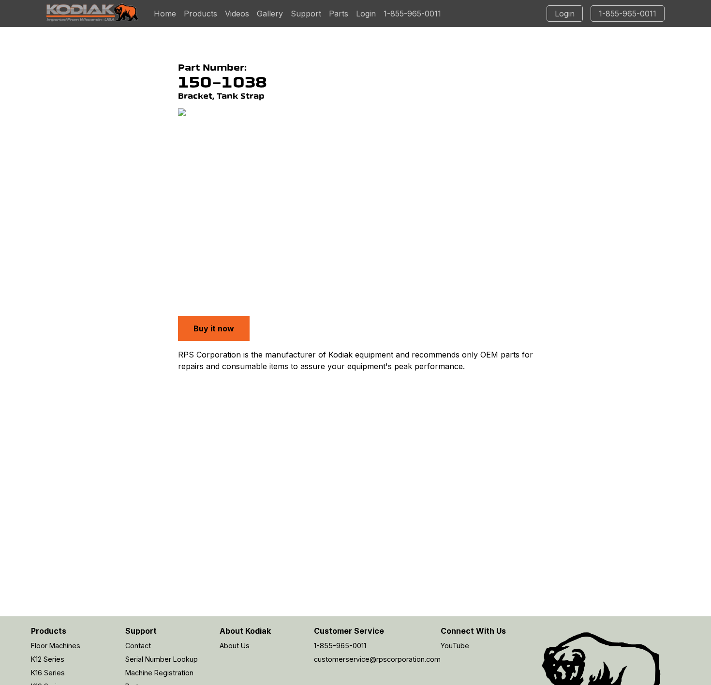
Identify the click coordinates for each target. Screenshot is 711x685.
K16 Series (48, 673)
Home (165, 13)
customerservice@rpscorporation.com (377, 659)
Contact (138, 645)
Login (366, 13)
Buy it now (213, 328)
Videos (237, 13)
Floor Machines (55, 645)
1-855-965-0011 (412, 13)
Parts (338, 13)
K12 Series (47, 659)
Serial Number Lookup (161, 659)
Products (200, 13)
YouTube (455, 645)
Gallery (270, 13)
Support (306, 13)
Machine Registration (159, 673)
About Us (235, 645)
